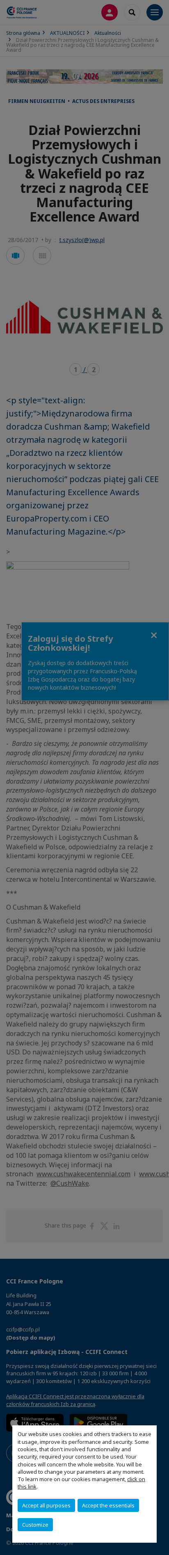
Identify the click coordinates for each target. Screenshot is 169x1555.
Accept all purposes (46, 1505)
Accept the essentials (108, 1505)
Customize (35, 1524)
